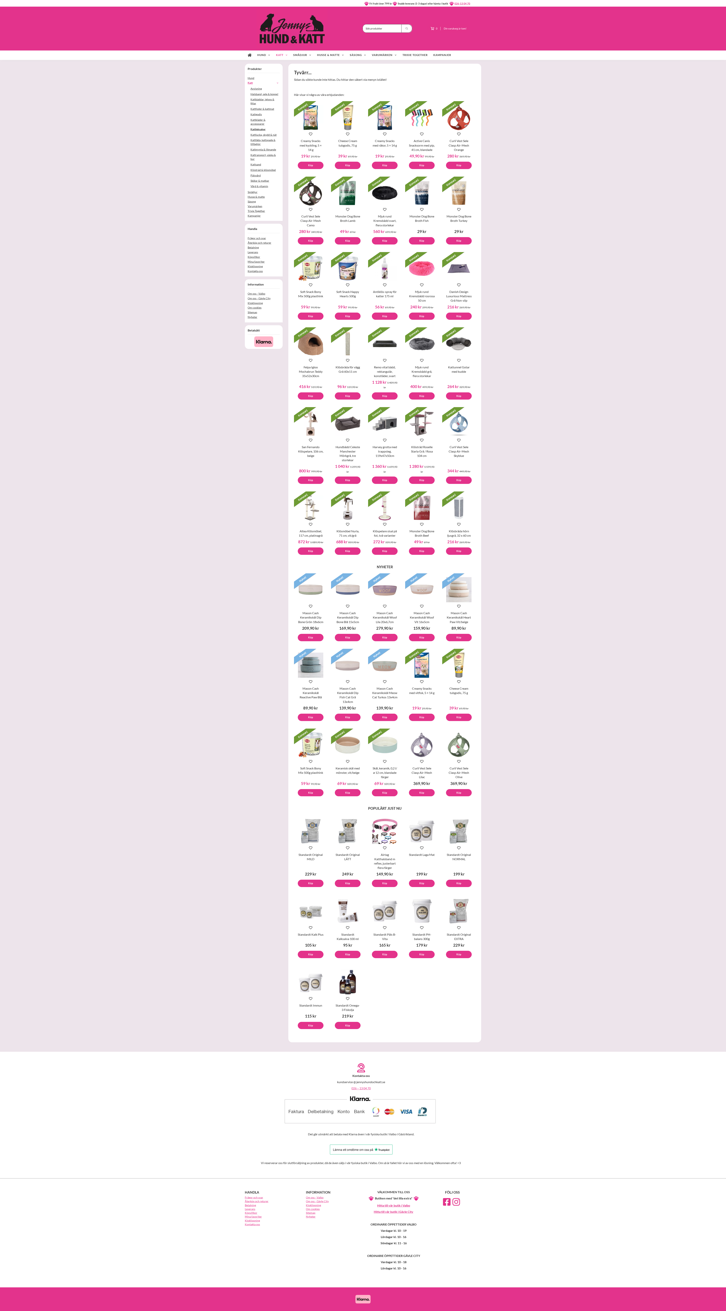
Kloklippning (255, 266)
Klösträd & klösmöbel (263, 170)
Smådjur (300, 55)
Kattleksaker (258, 129)
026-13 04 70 (462, 3)
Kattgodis (256, 114)
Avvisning (256, 88)
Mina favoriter (256, 261)
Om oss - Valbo (256, 293)
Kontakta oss (255, 271)
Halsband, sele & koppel (264, 94)
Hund (261, 55)
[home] (249, 55)
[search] (407, 28)
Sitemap (252, 312)
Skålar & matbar (260, 180)
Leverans (253, 252)
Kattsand (256, 164)
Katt (279, 55)
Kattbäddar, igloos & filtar (262, 101)
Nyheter (252, 317)
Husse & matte (328, 55)
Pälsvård (256, 175)
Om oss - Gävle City (259, 298)
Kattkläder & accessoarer (258, 121)
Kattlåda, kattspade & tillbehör (263, 142)
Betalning (253, 247)
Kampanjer (442, 55)
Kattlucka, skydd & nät (264, 134)
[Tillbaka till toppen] (476, 1305)
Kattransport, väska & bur (263, 157)
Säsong (356, 55)
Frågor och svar (257, 238)
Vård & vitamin (259, 186)
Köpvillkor (254, 256)
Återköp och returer (259, 242)
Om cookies (254, 307)
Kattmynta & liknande (263, 149)
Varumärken (382, 55)
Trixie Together (415, 55)
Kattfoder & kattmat (262, 108)
